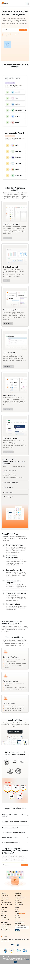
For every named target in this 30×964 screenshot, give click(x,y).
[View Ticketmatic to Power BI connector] (15, 163)
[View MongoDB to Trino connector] (15, 98)
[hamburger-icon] (27, 4)
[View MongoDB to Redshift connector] (15, 104)
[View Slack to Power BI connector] (15, 145)
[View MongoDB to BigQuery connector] (15, 116)
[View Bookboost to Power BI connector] (15, 157)
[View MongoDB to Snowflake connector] (15, 92)
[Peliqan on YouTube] (12, 945)
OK (15, 961)
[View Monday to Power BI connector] (15, 169)
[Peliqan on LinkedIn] (17, 945)
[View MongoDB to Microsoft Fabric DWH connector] (15, 110)
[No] (27, 959)
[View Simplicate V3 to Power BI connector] (15, 151)
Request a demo (23, 29)
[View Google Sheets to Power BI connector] (15, 175)
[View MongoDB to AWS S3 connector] (15, 122)
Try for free (24, 864)
